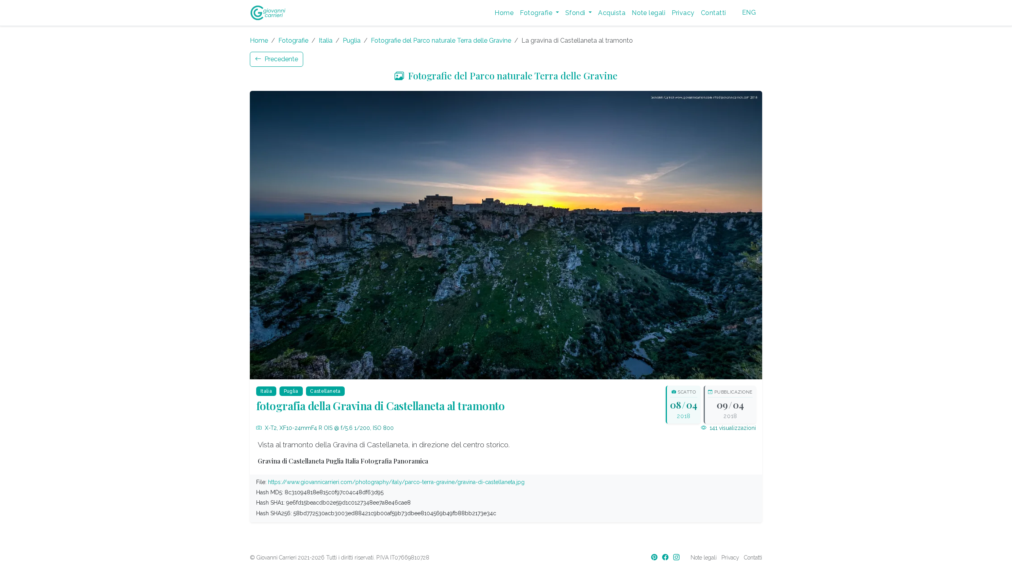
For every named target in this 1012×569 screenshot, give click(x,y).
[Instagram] (677, 557)
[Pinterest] (655, 557)
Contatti (713, 13)
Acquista (611, 13)
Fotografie (293, 40)
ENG (749, 12)
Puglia (352, 40)
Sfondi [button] (576, 13)
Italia (325, 40)
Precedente (280, 59)
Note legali (648, 13)
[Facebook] (666, 557)
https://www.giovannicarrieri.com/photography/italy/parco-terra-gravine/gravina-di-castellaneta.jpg (396, 482)
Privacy (683, 13)
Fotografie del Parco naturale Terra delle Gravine (441, 40)
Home (504, 13)
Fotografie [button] (537, 13)
